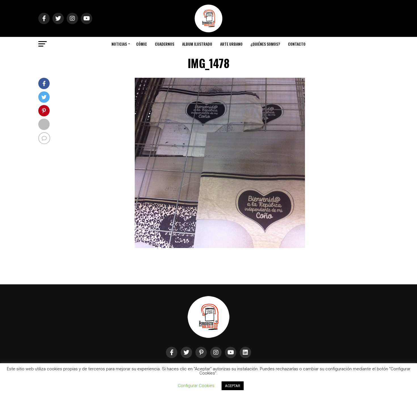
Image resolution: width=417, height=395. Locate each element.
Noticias (119, 44)
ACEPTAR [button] (232, 386)
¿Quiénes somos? (265, 44)
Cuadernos (164, 44)
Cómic (141, 44)
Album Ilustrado (197, 44)
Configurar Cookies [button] (196, 385)
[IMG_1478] (220, 246)
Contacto (297, 44)
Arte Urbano (231, 44)
